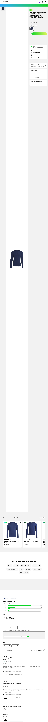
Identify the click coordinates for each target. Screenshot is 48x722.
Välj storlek (39, 33)
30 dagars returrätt (36, 52)
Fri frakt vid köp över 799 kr (38, 50)
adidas (21, 569)
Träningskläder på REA (25, 565)
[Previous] (40, 518)
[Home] (4, 2)
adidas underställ (36, 565)
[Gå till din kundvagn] (42, 1)
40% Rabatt (28, 569)
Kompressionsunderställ (12, 569)
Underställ (16, 565)
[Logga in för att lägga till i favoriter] (30, 34)
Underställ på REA (36, 569)
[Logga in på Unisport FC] (40, 1)
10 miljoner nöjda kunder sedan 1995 (39, 58)
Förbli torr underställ (24, 572)
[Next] (43, 518)
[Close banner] (47, 5)
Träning (9, 565)
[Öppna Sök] (37, 2)
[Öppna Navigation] (45, 1)
